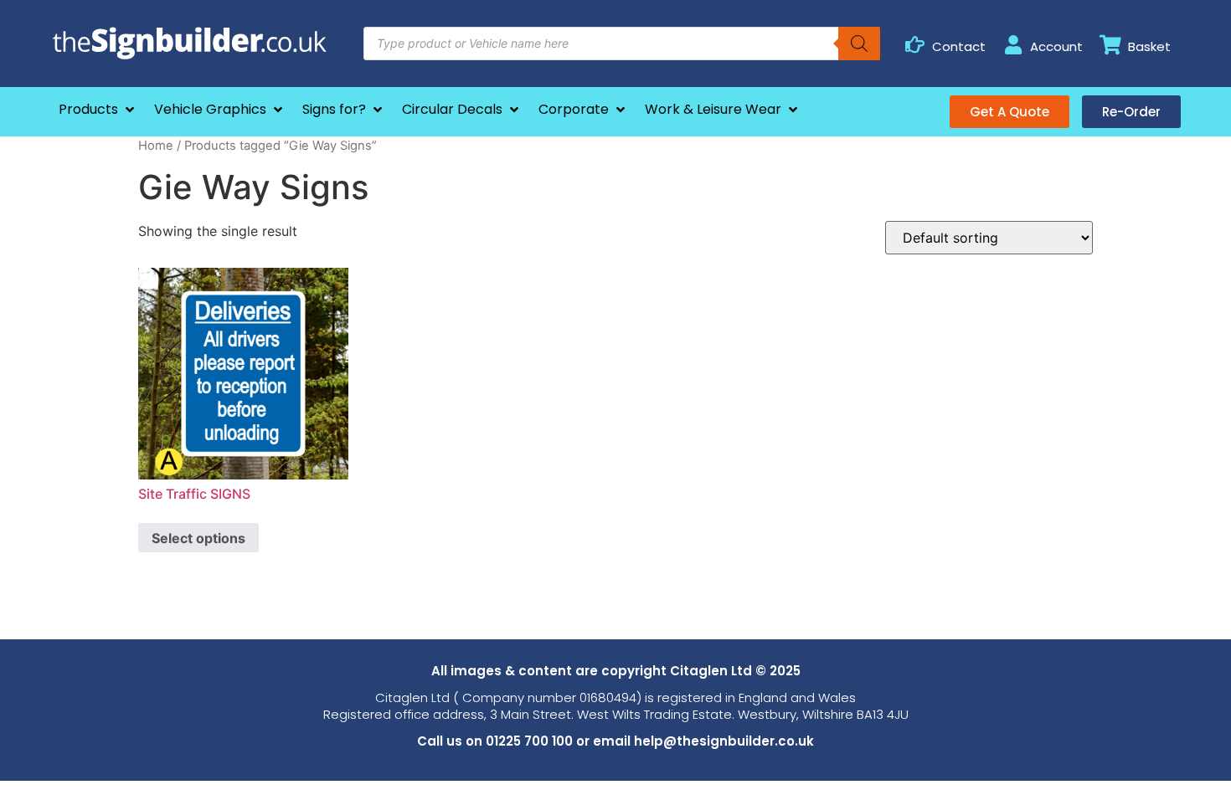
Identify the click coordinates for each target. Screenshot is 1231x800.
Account (1056, 46)
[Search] (859, 43)
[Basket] (1110, 44)
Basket (1149, 46)
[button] (98, 109)
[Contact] (915, 44)
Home (155, 145)
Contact (959, 46)
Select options (198, 538)
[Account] (1012, 44)
